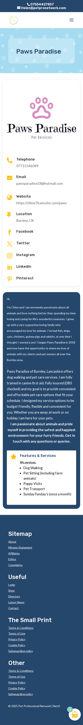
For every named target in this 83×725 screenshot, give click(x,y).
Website (23, 196)
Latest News (16, 602)
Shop (11, 590)
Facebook (24, 231)
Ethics (12, 559)
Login (11, 584)
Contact (13, 608)
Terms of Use (16, 633)
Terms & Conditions (20, 628)
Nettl (56, 706)
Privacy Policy (16, 639)
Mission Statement (20, 547)
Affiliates (14, 553)
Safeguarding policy (20, 651)
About (12, 541)
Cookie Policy (16, 645)
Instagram (25, 255)
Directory (14, 596)
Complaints (15, 565)
